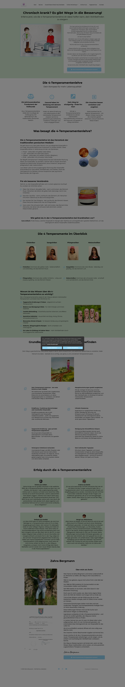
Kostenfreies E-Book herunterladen (54, 4)
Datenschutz (95, 669)
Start (35, 4)
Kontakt (101, 4)
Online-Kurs (83, 4)
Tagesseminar (93, 4)
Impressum (88, 669)
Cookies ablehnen (52, 347)
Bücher (41, 4)
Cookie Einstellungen (52, 344)
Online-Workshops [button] (72, 4)
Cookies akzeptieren (72, 347)
